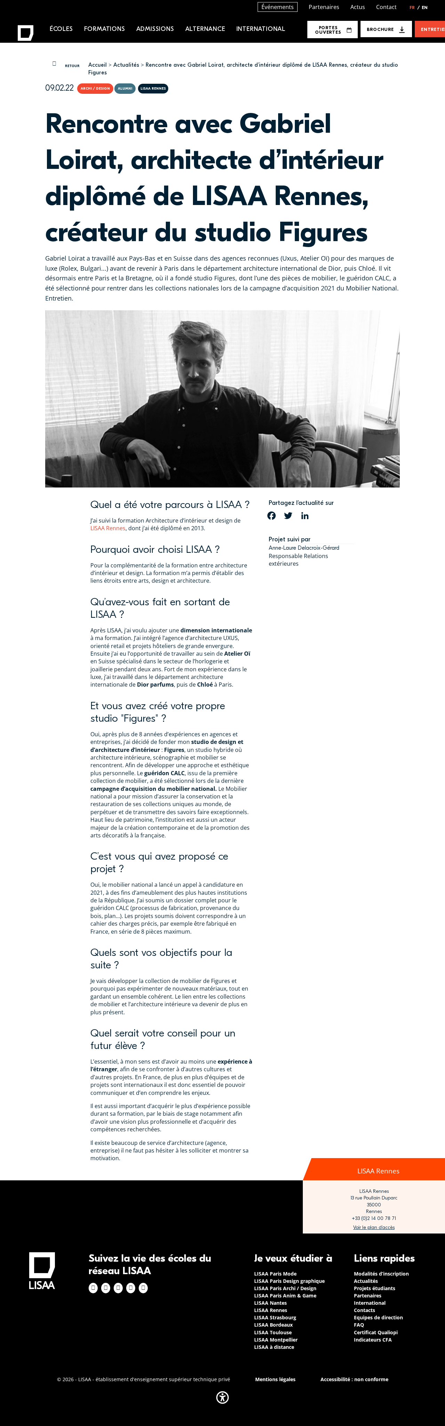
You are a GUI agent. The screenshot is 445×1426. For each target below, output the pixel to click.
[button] (222, 1397)
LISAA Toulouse (273, 1332)
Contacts (364, 1310)
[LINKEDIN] (305, 516)
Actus (357, 7)
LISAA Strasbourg (275, 1317)
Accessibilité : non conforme (354, 1379)
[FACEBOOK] (271, 516)
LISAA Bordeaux (273, 1324)
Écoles (61, 29)
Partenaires (324, 7)
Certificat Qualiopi (376, 1332)
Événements (277, 7)
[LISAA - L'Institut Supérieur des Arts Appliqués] (42, 1270)
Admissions (155, 29)
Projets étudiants (374, 1288)
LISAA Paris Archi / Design (285, 1288)
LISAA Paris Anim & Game (285, 1295)
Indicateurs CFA (373, 1339)
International (260, 29)
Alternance (205, 29)
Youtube (143, 1288)
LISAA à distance (274, 1347)
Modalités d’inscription (381, 1273)
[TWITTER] (288, 516)
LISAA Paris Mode (275, 1273)
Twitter (130, 1288)
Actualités (126, 65)
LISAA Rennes (108, 528)
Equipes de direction (378, 1317)
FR (415, 7)
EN (425, 7)
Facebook (93, 1288)
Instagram (105, 1288)
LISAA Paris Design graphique (289, 1281)
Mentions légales (275, 1379)
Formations (104, 29)
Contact (386, 7)
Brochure (380, 29)
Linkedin (118, 1288)
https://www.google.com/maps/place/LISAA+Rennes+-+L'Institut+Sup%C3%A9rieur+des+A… (373, 1227)
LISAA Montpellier (276, 1339)
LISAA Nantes (270, 1303)
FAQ (359, 1324)
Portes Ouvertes (328, 30)
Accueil (97, 65)
